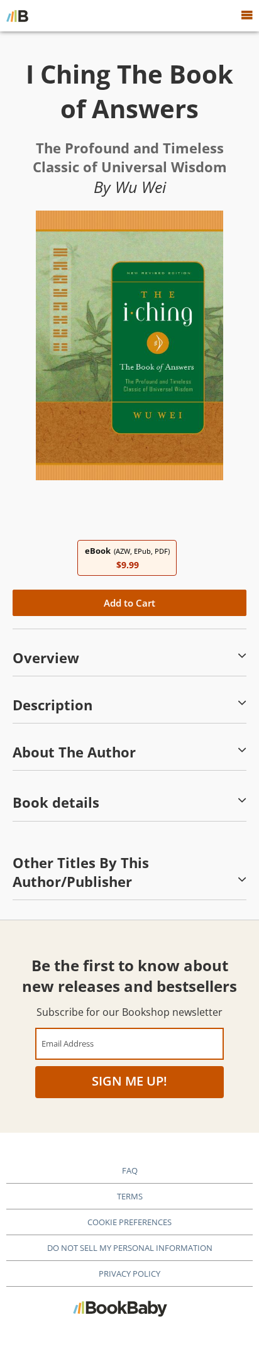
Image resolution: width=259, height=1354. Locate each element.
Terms (130, 1196)
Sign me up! (129, 1080)
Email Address (67, 1043)
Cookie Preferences (129, 1222)
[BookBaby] (17, 15)
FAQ (130, 1170)
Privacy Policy (129, 1273)
